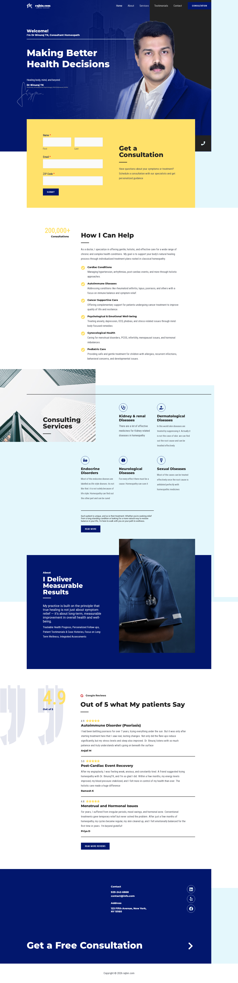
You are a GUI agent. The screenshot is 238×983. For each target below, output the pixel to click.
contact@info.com (123, 895)
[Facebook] (191, 909)
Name (47, 135)
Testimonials (161, 5)
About (131, 5)
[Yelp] (191, 899)
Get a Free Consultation (85, 945)
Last (76, 148)
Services (144, 5)
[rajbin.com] (39, 5)
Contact (178, 5)
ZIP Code (49, 173)
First (45, 148)
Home (119, 5)
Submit (51, 192)
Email (47, 156)
